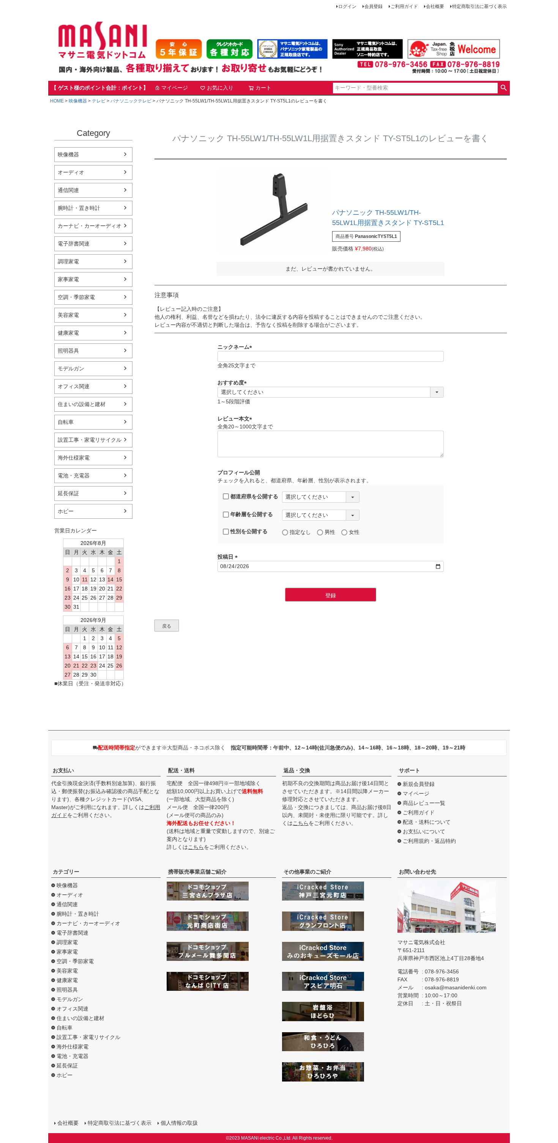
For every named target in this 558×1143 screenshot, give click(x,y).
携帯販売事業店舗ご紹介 (197, 872)
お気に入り (220, 88)
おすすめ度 (233, 382)
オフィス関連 (74, 386)
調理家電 (68, 261)
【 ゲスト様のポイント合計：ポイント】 (99, 88)
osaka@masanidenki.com (456, 987)
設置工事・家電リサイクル (89, 440)
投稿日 (229, 557)
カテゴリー (66, 872)
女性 (354, 532)
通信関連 (68, 190)
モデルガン (71, 368)
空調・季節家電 (76, 297)
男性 (330, 532)
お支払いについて (424, 831)
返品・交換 (297, 770)
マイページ (174, 88)
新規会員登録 (419, 784)
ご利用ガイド (404, 6)
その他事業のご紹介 (307, 872)
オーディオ (71, 172)
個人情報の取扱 (179, 1123)
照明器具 (68, 351)
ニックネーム (236, 347)
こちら (196, 847)
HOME (57, 101)
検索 (503, 88)
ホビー (66, 511)
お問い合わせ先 (417, 872)
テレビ (99, 101)
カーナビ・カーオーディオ (89, 226)
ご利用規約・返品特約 (429, 841)
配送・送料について (427, 822)
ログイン (347, 6)
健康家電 (68, 333)
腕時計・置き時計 (79, 208)
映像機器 (78, 101)
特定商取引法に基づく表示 (479, 6)
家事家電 (68, 279)
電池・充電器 (74, 475)
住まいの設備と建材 (82, 404)
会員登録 (373, 6)
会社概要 (435, 6)
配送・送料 (181, 770)
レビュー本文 (236, 419)
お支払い (63, 770)
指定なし (300, 532)
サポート (409, 770)
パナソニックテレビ (130, 101)
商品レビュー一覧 (424, 803)
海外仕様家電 (74, 458)
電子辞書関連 (74, 244)
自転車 (66, 422)
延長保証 (68, 493)
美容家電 (68, 315)
